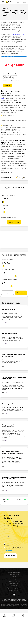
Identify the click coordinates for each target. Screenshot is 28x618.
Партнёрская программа (14, 588)
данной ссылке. (16, 606)
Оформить (7, 85)
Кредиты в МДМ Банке (9, 333)
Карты (23, 616)
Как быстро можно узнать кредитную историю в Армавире (12, 452)
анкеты (3, 98)
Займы (4, 616)
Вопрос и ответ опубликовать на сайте (14, 544)
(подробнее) (9, 550)
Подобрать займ (14, 222)
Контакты (14, 570)
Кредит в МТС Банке (8, 309)
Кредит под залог (14, 579)
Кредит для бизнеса (14, 581)
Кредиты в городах (14, 583)
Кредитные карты (14, 574)
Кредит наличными (14, 572)
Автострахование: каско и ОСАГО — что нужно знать (13, 355)
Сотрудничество (14, 590)
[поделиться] (10, 178)
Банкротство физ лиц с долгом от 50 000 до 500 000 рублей (14, 478)
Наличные (14, 616)
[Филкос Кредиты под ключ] (9, 2)
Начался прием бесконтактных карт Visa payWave (14, 377)
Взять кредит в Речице (9, 404)
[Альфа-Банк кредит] (14, 72)
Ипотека (14, 576)
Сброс (7, 293)
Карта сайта (14, 585)
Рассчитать (21, 293)
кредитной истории (18, 34)
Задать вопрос (10, 555)
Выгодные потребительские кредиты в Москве (11, 425)
